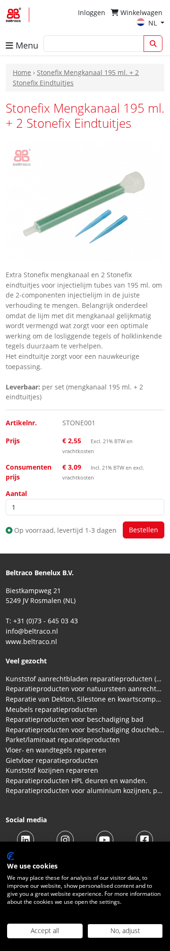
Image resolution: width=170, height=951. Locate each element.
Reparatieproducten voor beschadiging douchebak (85, 729)
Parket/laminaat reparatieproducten (63, 739)
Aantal (16, 493)
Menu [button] (25, 45)
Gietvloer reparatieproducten (52, 760)
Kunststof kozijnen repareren (52, 770)
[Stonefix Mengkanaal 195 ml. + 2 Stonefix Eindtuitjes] (85, 200)
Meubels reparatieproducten (51, 709)
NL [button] (153, 22)
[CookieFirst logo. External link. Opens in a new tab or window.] (10, 856)
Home (22, 72)
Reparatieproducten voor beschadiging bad (75, 719)
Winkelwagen (140, 12)
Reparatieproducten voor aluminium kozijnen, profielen (85, 790)
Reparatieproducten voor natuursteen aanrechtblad (85, 688)
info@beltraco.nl (32, 631)
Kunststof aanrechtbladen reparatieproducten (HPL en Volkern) (85, 678)
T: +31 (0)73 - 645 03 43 (42, 620)
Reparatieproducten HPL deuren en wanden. (76, 780)
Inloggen (91, 12)
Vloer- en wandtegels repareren (56, 749)
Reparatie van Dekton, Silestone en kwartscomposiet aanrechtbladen (85, 699)
